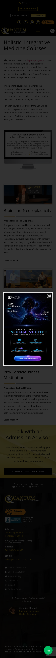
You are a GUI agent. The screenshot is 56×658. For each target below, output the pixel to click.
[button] (49, 296)
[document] (28, 329)
